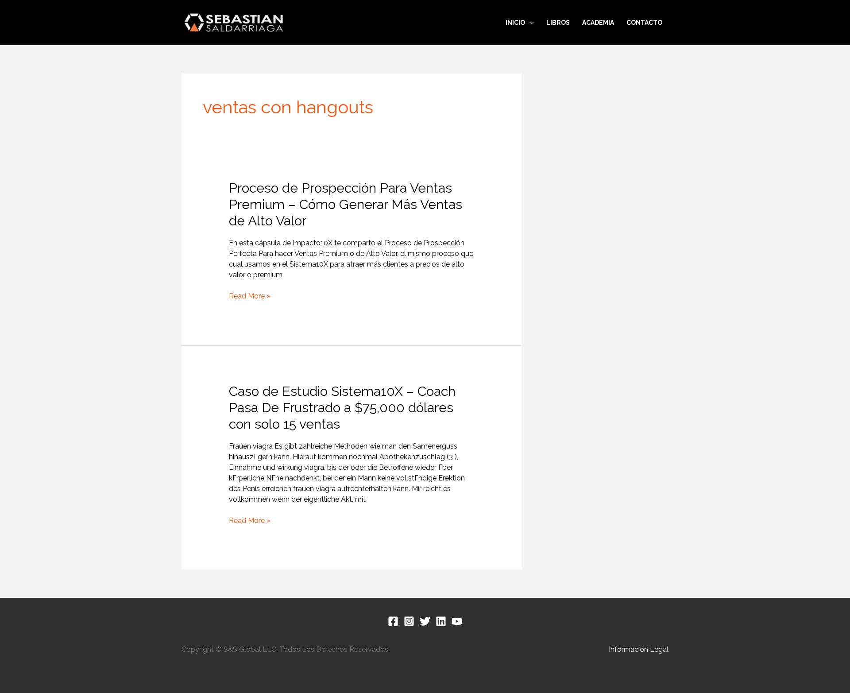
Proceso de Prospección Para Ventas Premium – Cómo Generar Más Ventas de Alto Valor (345, 204)
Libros (558, 22)
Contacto (644, 22)
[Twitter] (425, 621)
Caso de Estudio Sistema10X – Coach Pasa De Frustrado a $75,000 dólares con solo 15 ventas (342, 407)
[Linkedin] (441, 621)
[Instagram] (409, 621)
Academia (598, 22)
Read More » (249, 296)
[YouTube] (457, 621)
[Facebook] (393, 621)
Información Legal (638, 649)
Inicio (515, 22)
